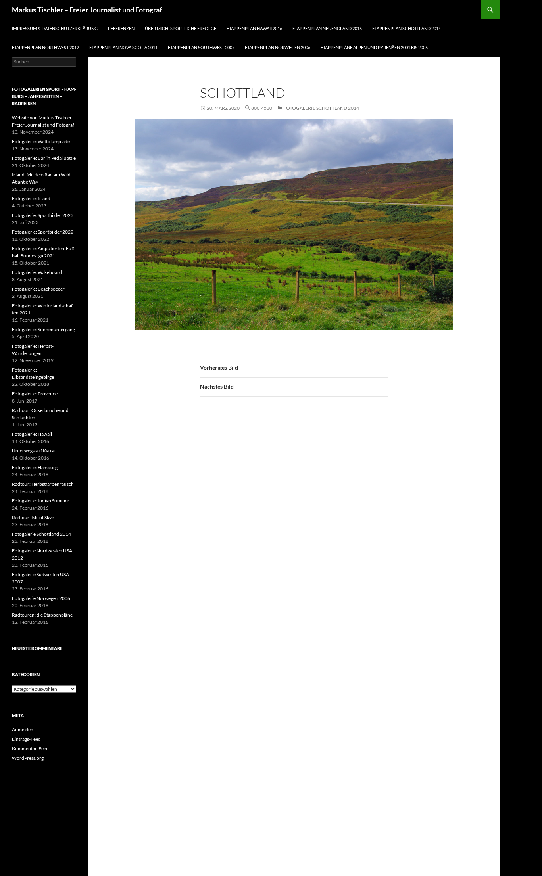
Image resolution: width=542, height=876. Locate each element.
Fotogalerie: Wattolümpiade (41, 141)
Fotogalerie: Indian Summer (40, 501)
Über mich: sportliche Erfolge (180, 28)
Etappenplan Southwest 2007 (201, 47)
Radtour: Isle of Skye (33, 517)
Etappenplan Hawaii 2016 (254, 28)
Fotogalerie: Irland (31, 198)
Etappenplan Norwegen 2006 (277, 47)
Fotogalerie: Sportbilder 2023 (42, 215)
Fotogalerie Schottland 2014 (321, 108)
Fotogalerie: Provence (35, 394)
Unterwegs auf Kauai (33, 451)
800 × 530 (261, 108)
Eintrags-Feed (26, 739)
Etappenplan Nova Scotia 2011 (123, 47)
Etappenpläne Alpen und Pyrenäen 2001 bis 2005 (374, 47)
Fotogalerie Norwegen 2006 (41, 598)
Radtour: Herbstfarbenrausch (43, 484)
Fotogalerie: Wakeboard (37, 272)
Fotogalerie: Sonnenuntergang (43, 329)
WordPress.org (28, 758)
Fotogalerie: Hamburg (35, 467)
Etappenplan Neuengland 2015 (327, 28)
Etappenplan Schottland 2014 (406, 28)
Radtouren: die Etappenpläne (42, 615)
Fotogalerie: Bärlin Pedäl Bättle (44, 158)
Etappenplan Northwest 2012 (45, 47)
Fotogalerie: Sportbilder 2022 (42, 232)
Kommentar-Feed (30, 748)
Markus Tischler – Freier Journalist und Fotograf (87, 9)
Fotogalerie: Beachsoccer (38, 289)
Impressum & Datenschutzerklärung (55, 28)
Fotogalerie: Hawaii (32, 434)
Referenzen (121, 28)
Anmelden (22, 729)
